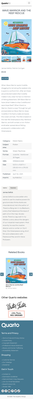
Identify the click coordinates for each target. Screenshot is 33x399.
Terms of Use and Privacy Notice (13, 338)
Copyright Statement (10, 343)
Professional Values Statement (13, 345)
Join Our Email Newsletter (11, 381)
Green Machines (19, 151)
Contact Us (6, 374)
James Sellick (8, 192)
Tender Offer (7, 386)
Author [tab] (5, 188)
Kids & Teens (17, 141)
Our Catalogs (7, 362)
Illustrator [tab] (13, 188)
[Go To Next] (30, 275)
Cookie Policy (7, 340)
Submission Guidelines (10, 376)
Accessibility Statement (10, 350)
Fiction (15, 144)
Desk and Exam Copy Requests (13, 379)
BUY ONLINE (5, 78)
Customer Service (9, 360)
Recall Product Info (9, 384)
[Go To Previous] (1, 275)
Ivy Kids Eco (17, 177)
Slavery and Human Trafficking (13, 348)
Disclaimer (6, 365)
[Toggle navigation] (29, 3)
